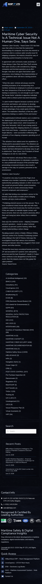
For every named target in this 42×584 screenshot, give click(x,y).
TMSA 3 (9, 391)
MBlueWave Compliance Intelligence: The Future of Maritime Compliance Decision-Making (19, 450)
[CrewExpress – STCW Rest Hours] (2, 562)
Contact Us (9, 576)
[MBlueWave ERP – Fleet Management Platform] (2, 558)
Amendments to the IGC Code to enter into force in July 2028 (19, 470)
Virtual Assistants (12, 411)
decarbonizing (10, 295)
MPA (7, 358)
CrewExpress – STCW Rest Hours (17, 563)
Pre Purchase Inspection (14, 375)
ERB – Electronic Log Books (15, 567)
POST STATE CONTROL (14, 372)
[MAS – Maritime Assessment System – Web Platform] (2, 571)
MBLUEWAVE (11, 355)
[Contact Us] (2, 576)
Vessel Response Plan (14, 408)
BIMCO (8, 281)
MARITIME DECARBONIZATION (17, 345)
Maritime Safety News (14, 352)
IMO (7, 320)
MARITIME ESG (11, 349)
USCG (8, 404)
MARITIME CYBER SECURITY (16, 342)
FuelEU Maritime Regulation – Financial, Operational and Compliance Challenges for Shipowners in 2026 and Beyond (20, 460)
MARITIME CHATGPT (13, 339)
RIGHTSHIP (10, 385)
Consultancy (10, 285)
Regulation (9, 381)
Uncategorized (11, 401)
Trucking (8, 395)
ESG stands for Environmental (16, 304)
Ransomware (10, 378)
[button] (38, 4)
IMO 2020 (9, 323)
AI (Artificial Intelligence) (14, 278)
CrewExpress (10, 288)
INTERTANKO (11, 327)
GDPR (8, 308)
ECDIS (8, 298)
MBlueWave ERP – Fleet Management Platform (22, 559)
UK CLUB (9, 398)
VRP (7, 414)
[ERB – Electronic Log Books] (2, 566)
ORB (7, 368)
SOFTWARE (10, 388)
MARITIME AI (11, 336)
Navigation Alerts (12, 362)
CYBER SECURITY (12, 291)
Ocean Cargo (10, 365)
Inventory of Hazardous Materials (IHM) (20, 330)
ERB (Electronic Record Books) (17, 301)
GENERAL (9, 311)
